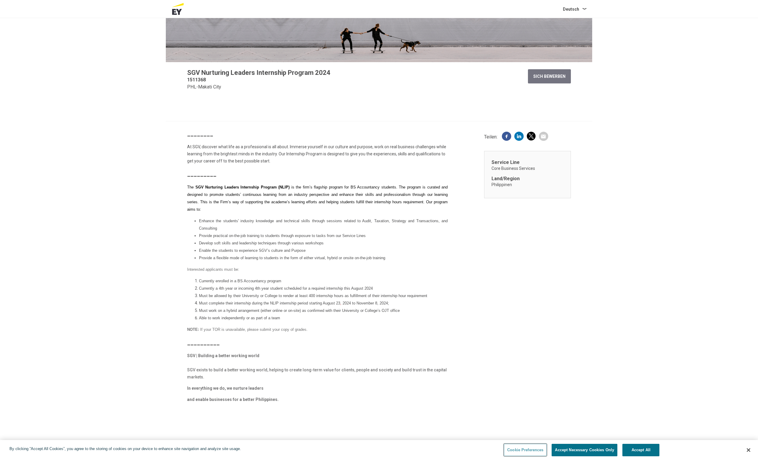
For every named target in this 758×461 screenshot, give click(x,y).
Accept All (641, 450)
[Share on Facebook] (506, 137)
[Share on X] (531, 137)
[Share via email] (543, 137)
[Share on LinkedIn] (519, 137)
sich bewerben (549, 76)
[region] (379, 450)
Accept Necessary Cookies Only (584, 450)
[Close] (748, 450)
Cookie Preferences (525, 450)
